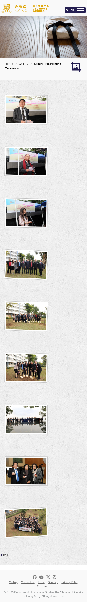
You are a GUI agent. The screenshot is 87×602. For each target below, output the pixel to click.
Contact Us (28, 582)
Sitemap (53, 582)
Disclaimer (43, 586)
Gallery (23, 64)
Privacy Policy (70, 582)
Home (9, 64)
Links (41, 582)
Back (6, 555)
